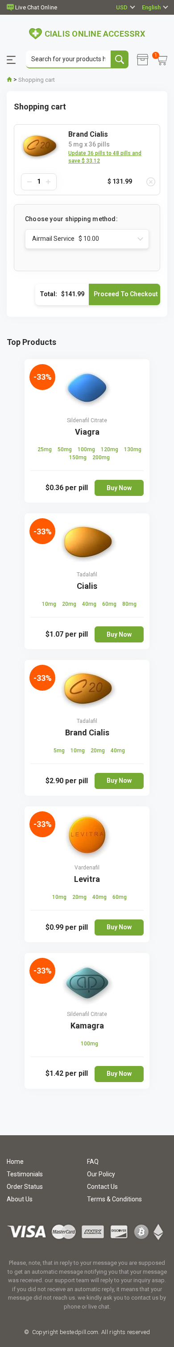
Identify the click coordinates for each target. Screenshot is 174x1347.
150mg (78, 457)
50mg (65, 449)
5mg (60, 750)
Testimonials (25, 1174)
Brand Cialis (87, 732)
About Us (20, 1199)
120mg (110, 449)
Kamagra (87, 1025)
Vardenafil (87, 867)
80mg (129, 604)
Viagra (87, 431)
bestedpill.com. (79, 1332)
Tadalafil (87, 574)
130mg (132, 449)
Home (15, 1161)
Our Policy (101, 1174)
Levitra (87, 879)
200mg (101, 457)
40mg (90, 604)
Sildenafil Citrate (87, 420)
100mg (87, 449)
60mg (110, 604)
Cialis (87, 586)
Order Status (25, 1186)
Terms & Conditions (114, 1199)
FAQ (93, 1161)
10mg (50, 604)
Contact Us (102, 1186)
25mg (45, 449)
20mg (70, 604)
